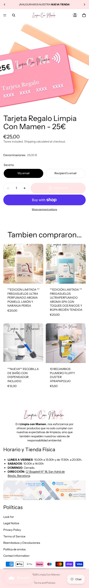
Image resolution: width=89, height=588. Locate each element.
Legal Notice (11, 523)
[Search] (13, 15)
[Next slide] (84, 4)
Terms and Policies (44, 582)
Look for (8, 516)
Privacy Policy (12, 530)
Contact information (16, 556)
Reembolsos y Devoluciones (21, 543)
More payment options (44, 209)
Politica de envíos (14, 549)
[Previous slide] (4, 4)
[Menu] (5, 15)
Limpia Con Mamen (49, 574)
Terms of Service (14, 536)
